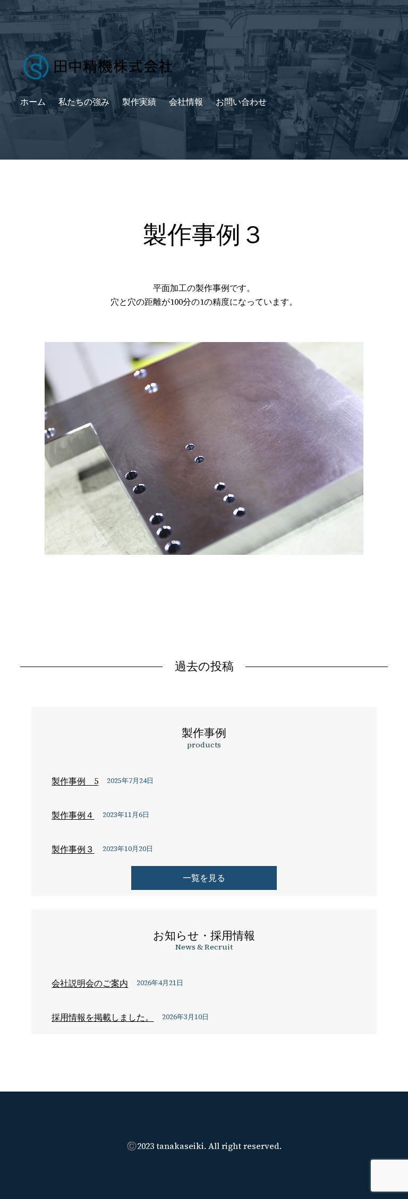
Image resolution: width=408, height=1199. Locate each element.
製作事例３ (73, 849)
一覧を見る (204, 878)
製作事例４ (73, 815)
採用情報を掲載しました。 (103, 1017)
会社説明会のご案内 (90, 983)
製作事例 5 (75, 781)
